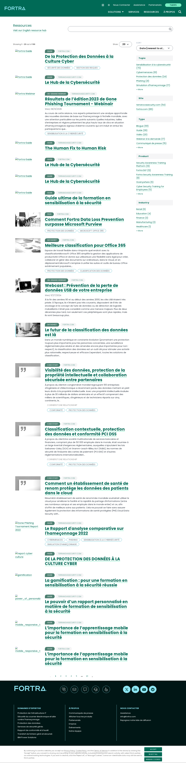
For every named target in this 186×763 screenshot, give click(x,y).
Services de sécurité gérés (30, 726)
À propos (169, 12)
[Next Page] (92, 676)
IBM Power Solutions (27, 737)
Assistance (139, 4)
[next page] (82, 676)
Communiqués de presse (81, 713)
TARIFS (173, 5)
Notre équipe (75, 731)
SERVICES (133, 12)
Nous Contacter (121, 4)
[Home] (15, 8)
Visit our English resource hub (29, 30)
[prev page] (50, 676)
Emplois (72, 723)
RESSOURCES (151, 12)
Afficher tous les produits (80, 716)
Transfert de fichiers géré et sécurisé (35, 734)
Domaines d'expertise (29, 708)
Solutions (116, 12)
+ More (139, 89)
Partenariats (155, 4)
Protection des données (29, 723)
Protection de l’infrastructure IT (32, 713)
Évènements (75, 727)
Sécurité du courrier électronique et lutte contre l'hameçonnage (37, 718)
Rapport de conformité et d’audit (33, 730)
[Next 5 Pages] (82, 676)
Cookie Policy (81, 750)
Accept (153, 749)
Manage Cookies (153, 759)
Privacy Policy (69, 750)
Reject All (153, 754)
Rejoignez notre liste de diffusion (135, 720)
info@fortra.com (128, 716)
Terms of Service (101, 750)
